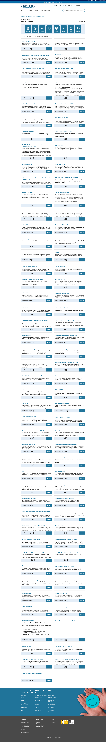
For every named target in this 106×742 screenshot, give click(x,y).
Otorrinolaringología (24, 707)
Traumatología (23, 708)
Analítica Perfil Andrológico (61, 349)
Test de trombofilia (37, 698)
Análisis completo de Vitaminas (62, 403)
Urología (22, 710)
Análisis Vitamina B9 (27, 485)
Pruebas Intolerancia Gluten (61, 211)
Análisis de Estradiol (27, 164)
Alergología (22, 697)
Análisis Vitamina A (59, 525)
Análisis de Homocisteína (28, 292)
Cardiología (22, 700)
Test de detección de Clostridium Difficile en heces (67, 659)
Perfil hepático (50, 701)
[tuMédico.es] (28, 6)
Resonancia (36, 10)
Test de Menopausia (27, 606)
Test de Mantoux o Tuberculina (29, 266)
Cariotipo (24, 82)
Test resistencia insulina (52, 697)
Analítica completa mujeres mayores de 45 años (66, 362)
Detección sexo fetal (38, 710)
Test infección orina (51, 700)
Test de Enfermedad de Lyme (29, 416)
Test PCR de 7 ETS (26, 403)
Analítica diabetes (51, 707)
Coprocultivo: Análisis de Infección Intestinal (32, 279)
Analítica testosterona (51, 704)
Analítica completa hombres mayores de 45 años (33, 239)
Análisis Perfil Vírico (60, 471)
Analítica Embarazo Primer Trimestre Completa (33, 552)
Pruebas (41, 10)
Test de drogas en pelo (27, 565)
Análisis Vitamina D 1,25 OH (28, 444)
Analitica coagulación (51, 708)
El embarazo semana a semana (26, 723)
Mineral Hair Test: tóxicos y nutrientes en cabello (66, 552)
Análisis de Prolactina (60, 279)
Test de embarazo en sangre (28, 41)
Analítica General (59, 54)
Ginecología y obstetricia (24, 704)
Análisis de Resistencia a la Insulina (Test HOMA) (66, 177)
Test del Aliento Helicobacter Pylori (63, 131)
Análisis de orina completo (61, 117)
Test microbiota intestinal (52, 698)
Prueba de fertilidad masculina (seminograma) (33, 68)
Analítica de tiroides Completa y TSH (64, 103)
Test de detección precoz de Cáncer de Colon (66, 335)
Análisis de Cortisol (26, 224)
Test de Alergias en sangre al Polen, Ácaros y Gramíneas (68, 607)
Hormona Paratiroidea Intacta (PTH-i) (31, 539)
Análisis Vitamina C (26, 593)
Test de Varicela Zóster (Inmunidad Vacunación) (33, 525)
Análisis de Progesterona (28, 131)
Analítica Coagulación (60, 266)
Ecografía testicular (37, 707)
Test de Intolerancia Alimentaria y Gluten (64, 498)
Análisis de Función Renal (28, 620)
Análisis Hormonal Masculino (62, 192)
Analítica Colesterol (59, 145)
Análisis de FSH (25, 389)
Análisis (22, 10)
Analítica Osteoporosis (27, 457)
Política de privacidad (40, 725)
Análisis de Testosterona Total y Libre (64, 68)
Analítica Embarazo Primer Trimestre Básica (32, 659)
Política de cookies (39, 726)
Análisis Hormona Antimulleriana (30, 103)
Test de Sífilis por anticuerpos (29, 349)
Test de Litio (25, 471)
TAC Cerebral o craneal (38, 700)
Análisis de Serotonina (60, 457)
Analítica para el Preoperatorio (62, 224)
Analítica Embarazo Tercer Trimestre (63, 646)
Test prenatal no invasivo (38, 697)
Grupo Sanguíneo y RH (60, 164)
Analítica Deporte (59, 389)
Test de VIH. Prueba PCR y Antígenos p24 (65, 82)
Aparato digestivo (23, 698)
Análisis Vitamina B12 (27, 307)
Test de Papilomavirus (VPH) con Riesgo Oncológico (67, 320)
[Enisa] (71, 722)
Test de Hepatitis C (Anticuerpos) (63, 307)
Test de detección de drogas (62, 375)
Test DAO (57, 252)
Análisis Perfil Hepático (27, 192)
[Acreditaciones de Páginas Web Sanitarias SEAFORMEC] (64, 722)
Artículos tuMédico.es (24, 730)
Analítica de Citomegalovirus (62, 485)
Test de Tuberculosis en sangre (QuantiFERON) (33, 430)
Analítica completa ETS (60, 41)
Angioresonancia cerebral (38, 711)
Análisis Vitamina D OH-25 (28, 118)
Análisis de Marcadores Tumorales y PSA (32, 211)
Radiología (30, 10)
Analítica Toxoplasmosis (28, 362)
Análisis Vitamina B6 (60, 512)
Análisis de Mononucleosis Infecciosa (64, 430)
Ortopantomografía (37, 703)
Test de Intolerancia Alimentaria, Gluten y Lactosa (67, 580)
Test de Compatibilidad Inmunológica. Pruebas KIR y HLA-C (36, 511)
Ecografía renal (37, 708)
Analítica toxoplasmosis (52, 703)
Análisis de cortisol (51, 710)
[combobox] (73, 10)
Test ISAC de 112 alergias (61, 593)
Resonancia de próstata (38, 701)
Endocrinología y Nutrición (25, 703)
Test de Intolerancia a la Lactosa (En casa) (32, 673)
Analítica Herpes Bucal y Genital (62, 239)
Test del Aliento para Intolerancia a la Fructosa (66, 444)
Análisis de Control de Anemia (29, 252)
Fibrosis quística (37, 704)
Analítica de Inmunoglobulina (29, 498)
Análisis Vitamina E (26, 646)
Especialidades (47, 10)
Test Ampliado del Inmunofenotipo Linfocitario (66, 539)
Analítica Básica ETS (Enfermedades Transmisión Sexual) (35, 55)
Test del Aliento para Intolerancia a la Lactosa (32, 375)
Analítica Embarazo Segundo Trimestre (64, 566)
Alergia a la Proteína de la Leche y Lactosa (32, 580)
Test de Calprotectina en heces (62, 417)
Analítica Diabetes (26, 335)
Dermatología (23, 701)
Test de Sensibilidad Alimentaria (62, 293)
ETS (26, 10)
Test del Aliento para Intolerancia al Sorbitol (65, 620)
